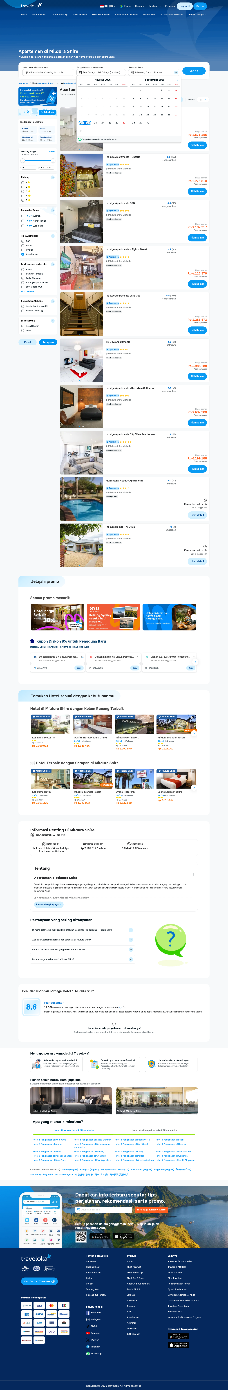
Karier (89, 1278)
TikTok (94, 1326)
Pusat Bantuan (93, 1272)
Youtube (95, 1333)
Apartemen (133, 1317)
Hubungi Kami (93, 1267)
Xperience (132, 1300)
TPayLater (132, 1328)
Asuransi (131, 1323)
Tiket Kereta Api (135, 1272)
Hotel (130, 1261)
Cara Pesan (91, 1261)
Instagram (96, 1319)
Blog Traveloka (175, 1278)
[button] (185, 6)
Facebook (96, 1312)
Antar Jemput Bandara (138, 1283)
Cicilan (89, 1283)
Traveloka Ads (175, 1311)
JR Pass (131, 1295)
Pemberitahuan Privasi (179, 1283)
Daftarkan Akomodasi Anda (181, 1295)
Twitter (94, 1340)
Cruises (131, 1306)
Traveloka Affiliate (177, 1267)
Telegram (95, 1346)
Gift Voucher (133, 1334)
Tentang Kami (93, 1289)
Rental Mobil (133, 1289)
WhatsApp (96, 1353)
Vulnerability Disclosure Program (184, 1317)
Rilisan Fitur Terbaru (96, 1295)
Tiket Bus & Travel (136, 1278)
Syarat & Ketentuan (177, 1289)
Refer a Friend (175, 1272)
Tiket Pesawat (134, 1267)
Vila (129, 1311)
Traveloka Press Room (178, 1306)
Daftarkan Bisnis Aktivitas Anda (183, 1300)
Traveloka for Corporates (180, 1261)
